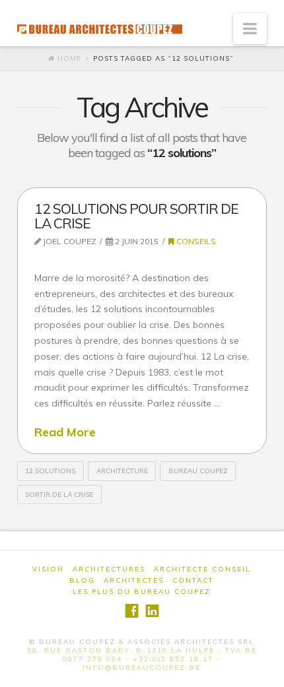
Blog (82, 580)
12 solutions (50, 471)
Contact (193, 580)
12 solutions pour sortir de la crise (136, 216)
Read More (65, 431)
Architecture (122, 471)
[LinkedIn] (152, 611)
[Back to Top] (265, 668)
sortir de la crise (59, 494)
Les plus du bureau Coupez (142, 591)
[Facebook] (132, 611)
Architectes (134, 580)
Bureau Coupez (198, 471)
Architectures (109, 569)
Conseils (195, 241)
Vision (48, 569)
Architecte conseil (202, 569)
